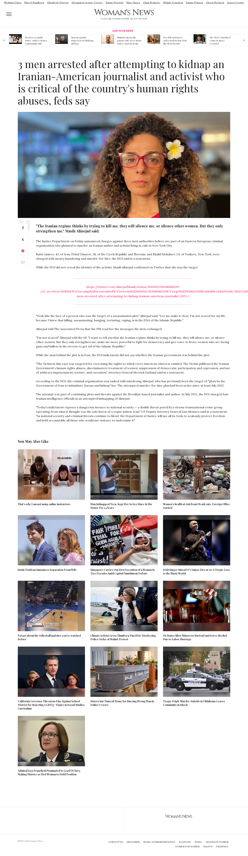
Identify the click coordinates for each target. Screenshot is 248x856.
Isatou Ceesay (235, 2)
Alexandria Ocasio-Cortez (87, 2)
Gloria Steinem (215, 2)
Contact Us (115, 842)
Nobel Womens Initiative (159, 842)
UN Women (133, 842)
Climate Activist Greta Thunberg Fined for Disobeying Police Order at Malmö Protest (123, 637)
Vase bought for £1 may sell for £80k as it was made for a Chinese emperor (224, 40)
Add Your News (122, 30)
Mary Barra (133, 2)
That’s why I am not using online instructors (44, 504)
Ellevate (185, 842)
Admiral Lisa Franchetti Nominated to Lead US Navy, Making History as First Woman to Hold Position (49, 772)
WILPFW (208, 846)
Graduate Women (217, 842)
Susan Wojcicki (114, 2)
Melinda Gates (12, 2)
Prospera (222, 846)
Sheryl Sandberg (34, 2)
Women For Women (187, 846)
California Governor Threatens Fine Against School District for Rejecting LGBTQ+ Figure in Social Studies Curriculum (51, 705)
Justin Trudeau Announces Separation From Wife (47, 570)
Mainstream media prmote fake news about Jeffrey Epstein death (87, 40)
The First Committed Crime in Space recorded (177, 40)
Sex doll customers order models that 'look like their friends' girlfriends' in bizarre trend (132, 40)
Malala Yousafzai (173, 2)
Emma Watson (194, 2)
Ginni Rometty (151, 2)
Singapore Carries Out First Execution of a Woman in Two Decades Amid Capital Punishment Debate (122, 571)
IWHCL (198, 842)
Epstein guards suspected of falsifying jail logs (40, 40)
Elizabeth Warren (57, 2)
